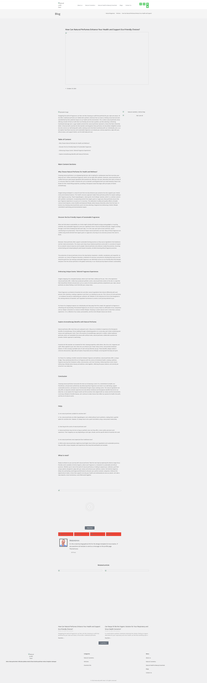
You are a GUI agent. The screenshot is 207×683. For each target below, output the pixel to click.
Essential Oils (87, 665)
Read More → (61, 638)
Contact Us (128, 5)
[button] (90, 507)
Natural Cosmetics (90, 5)
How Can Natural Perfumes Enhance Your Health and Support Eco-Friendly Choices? (142, 13)
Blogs (121, 5)
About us (80, 5)
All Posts (73, 552)
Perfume (86, 661)
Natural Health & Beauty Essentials (107, 5)
